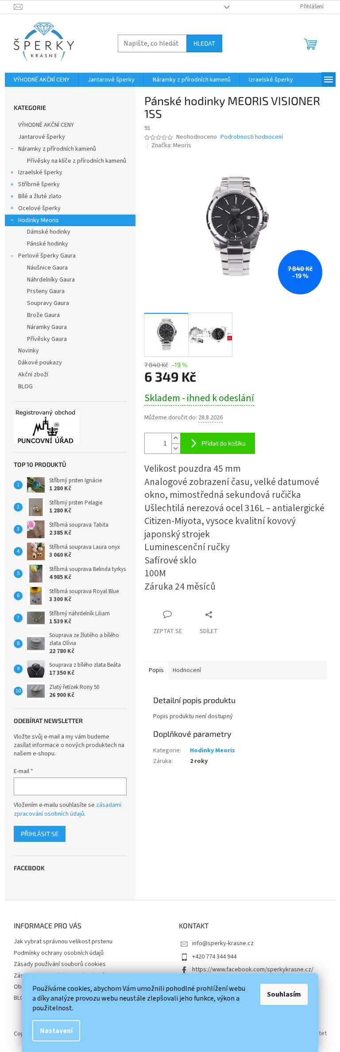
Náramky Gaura (47, 327)
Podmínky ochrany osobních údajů (59, 953)
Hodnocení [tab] (187, 670)
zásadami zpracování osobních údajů (67, 809)
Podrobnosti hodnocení (251, 137)
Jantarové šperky (41, 137)
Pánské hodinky (47, 243)
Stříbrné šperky (39, 184)
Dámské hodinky (48, 231)
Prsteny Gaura (46, 291)
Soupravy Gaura (48, 303)
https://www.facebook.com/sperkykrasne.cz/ (252, 969)
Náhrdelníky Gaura (51, 279)
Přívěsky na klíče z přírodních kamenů (76, 160)
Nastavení (56, 1031)
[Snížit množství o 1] (175, 448)
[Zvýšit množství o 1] (175, 438)
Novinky (28, 350)
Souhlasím (284, 994)
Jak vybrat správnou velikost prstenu (63, 941)
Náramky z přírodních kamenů (57, 149)
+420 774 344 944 (214, 956)
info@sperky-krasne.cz (223, 943)
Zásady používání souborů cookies (60, 964)
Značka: (171, 145)
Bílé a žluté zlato (40, 196)
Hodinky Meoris (38, 220)
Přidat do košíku (223, 443)
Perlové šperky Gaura (47, 255)
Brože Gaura (43, 315)
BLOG (25, 386)
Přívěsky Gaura (47, 339)
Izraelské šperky (40, 172)
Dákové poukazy (40, 362)
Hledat (204, 43)
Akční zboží (33, 374)
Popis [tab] (156, 670)
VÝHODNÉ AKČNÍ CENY (46, 125)
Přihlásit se (39, 833)
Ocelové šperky (39, 208)
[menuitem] (41, 80)
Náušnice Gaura (47, 267)
